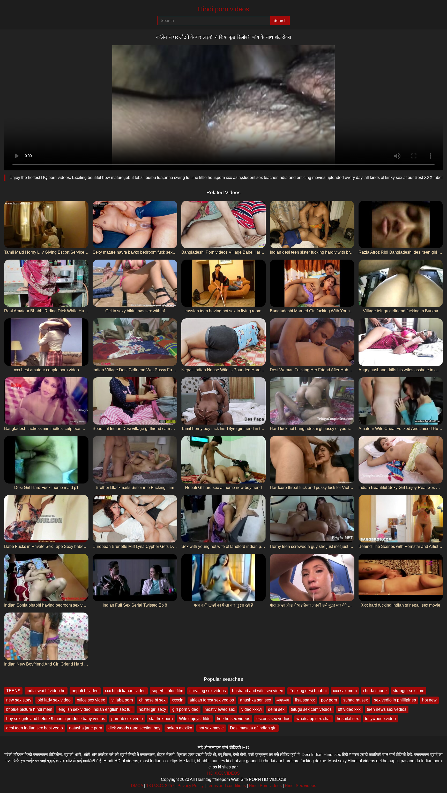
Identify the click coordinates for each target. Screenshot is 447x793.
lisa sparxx (305, 700)
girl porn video (185, 709)
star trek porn (161, 718)
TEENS (13, 691)
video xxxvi (251, 709)
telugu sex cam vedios (311, 709)
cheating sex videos (207, 691)
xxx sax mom (345, 691)
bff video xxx (349, 709)
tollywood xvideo (380, 718)
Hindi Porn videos (265, 785)
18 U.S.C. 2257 (160, 785)
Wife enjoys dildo (195, 718)
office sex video (91, 700)
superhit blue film (167, 691)
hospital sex (348, 718)
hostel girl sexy (152, 709)
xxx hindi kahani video (125, 691)
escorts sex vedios (273, 718)
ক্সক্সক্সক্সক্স (283, 700)
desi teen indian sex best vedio (34, 728)
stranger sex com (408, 691)
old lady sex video (54, 700)
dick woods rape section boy (134, 728)
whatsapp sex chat (313, 718)
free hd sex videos (233, 718)
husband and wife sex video (257, 691)
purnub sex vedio (127, 718)
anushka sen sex (255, 700)
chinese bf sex (152, 700)
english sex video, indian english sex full (95, 709)
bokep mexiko (179, 728)
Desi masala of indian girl (253, 728)
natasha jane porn (85, 728)
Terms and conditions (226, 785)
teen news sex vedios (386, 709)
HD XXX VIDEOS (223, 773)
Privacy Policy (190, 785)
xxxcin (177, 700)
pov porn (329, 700)
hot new (429, 700)
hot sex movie (211, 728)
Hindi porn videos (223, 9)
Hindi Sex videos (300, 785)
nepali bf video (85, 691)
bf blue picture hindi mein (29, 709)
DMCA (137, 785)
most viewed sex (220, 709)
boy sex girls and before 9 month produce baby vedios (55, 718)
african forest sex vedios (212, 700)
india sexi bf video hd (46, 691)
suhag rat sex (355, 700)
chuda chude (375, 691)
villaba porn (122, 700)
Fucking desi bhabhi (308, 691)
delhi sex (276, 709)
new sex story (18, 700)
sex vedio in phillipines (395, 700)
